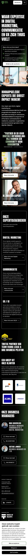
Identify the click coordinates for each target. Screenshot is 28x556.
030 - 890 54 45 (6, 491)
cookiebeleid (17, 539)
